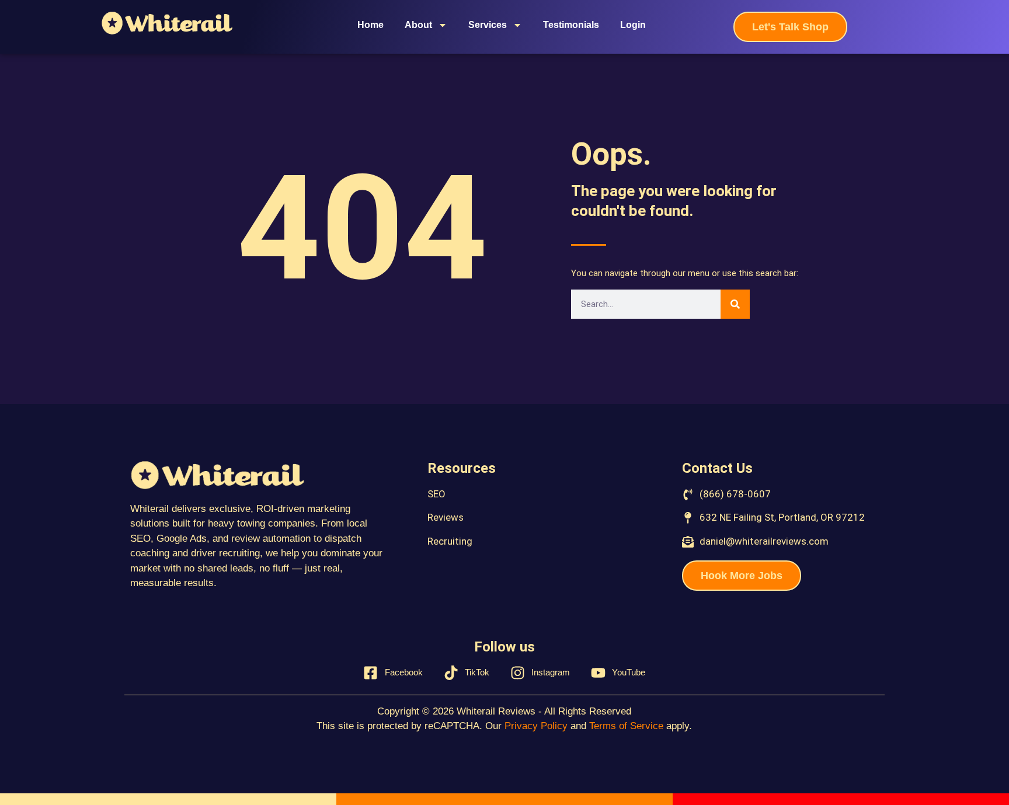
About (418, 25)
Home (370, 25)
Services (487, 25)
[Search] (735, 304)
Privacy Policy (536, 725)
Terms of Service (626, 725)
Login (633, 25)
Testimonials (571, 25)
